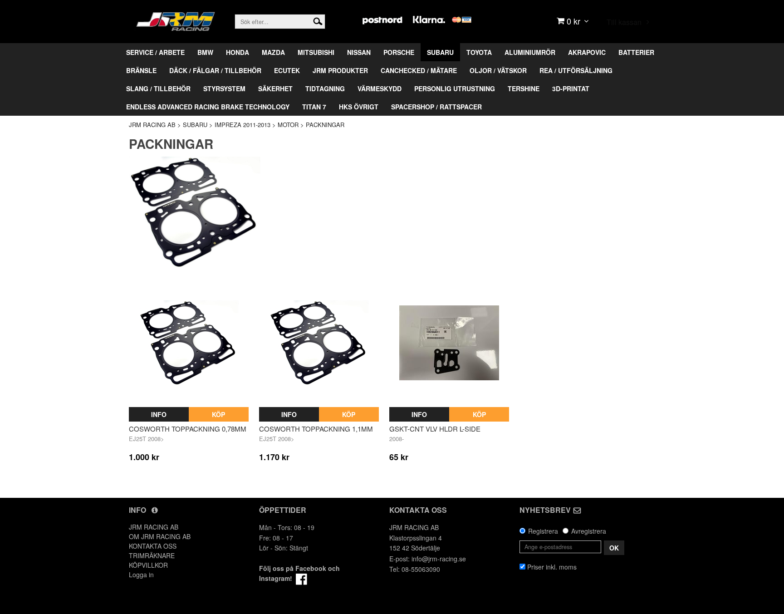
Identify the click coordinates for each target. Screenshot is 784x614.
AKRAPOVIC (587, 52)
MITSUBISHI (316, 52)
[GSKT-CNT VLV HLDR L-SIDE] (449, 343)
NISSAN (359, 52)
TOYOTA (479, 52)
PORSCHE (398, 52)
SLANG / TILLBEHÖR (158, 88)
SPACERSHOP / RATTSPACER (436, 106)
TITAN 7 (314, 106)
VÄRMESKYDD (380, 88)
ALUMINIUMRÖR (530, 52)
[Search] (318, 20)
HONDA (237, 52)
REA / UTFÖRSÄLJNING (575, 70)
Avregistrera (588, 530)
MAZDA (273, 52)
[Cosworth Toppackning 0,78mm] (189, 343)
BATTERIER (636, 52)
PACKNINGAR (325, 124)
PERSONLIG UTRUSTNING (454, 88)
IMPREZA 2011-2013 (242, 124)
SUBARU (440, 52)
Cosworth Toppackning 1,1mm (316, 428)
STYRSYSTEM (224, 88)
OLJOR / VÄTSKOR (498, 70)
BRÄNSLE (141, 70)
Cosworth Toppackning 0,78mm (187, 428)
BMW (205, 52)
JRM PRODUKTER (340, 70)
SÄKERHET (275, 88)
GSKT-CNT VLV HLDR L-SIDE (434, 428)
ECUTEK (287, 70)
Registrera (543, 530)
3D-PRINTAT (570, 88)
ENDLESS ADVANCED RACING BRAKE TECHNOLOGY (207, 106)
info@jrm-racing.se (439, 558)
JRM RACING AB (152, 124)
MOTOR (288, 124)
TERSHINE (523, 88)
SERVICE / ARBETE (155, 52)
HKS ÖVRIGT (358, 106)
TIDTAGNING (325, 88)
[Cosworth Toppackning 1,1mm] (319, 343)
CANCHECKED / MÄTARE (419, 70)
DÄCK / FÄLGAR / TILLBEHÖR (215, 70)
